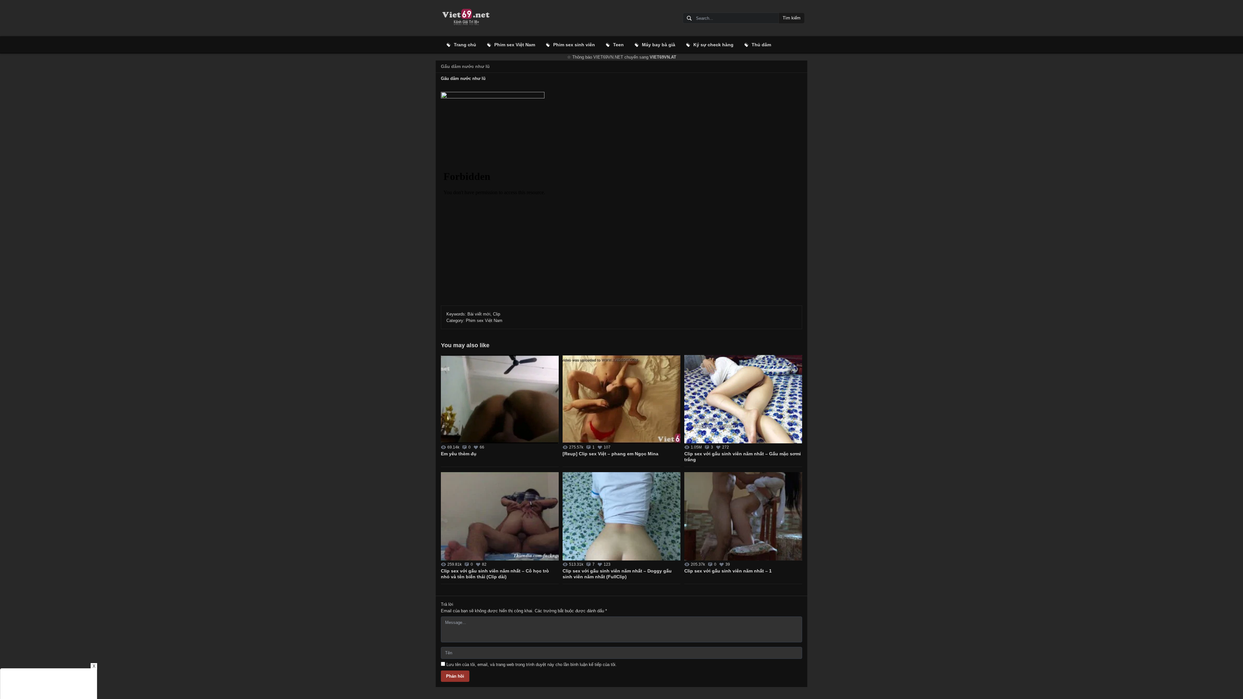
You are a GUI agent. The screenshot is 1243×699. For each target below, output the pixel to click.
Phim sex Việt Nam (484, 320)
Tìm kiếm (792, 18)
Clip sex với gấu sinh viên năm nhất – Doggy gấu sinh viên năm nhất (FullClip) (617, 573)
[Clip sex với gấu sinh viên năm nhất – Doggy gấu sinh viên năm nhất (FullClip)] (621, 516)
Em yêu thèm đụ (458, 453)
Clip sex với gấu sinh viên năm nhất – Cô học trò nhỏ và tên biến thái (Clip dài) (495, 573)
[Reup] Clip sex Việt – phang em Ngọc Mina (610, 453)
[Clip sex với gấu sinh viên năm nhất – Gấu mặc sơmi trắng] (743, 399)
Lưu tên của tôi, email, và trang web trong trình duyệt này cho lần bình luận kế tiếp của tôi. (531, 664)
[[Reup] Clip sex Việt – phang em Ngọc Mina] (621, 399)
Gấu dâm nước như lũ (465, 66)
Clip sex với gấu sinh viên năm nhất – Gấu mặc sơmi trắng (742, 456)
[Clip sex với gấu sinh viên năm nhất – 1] (743, 516)
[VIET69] (465, 18)
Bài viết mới (478, 314)
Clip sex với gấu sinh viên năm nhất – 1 (728, 570)
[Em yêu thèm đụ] (500, 399)
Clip (496, 314)
